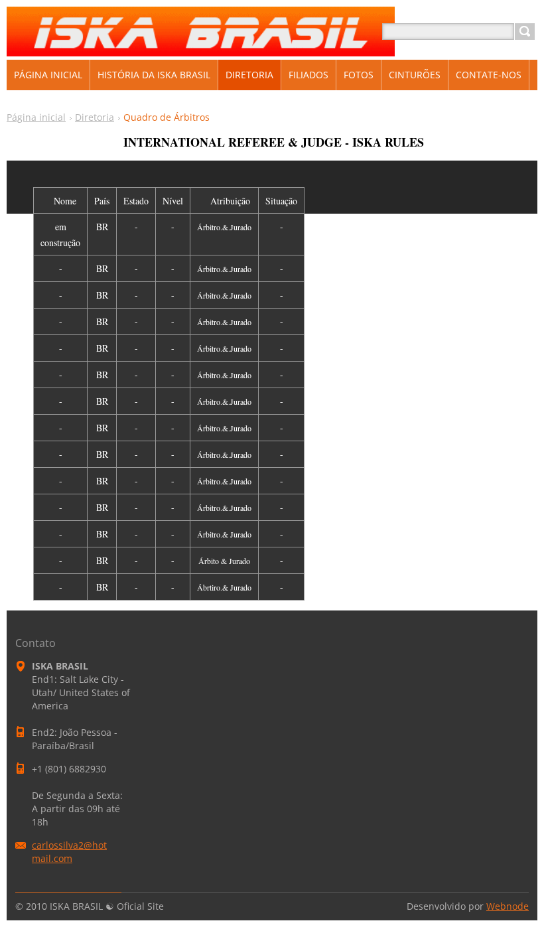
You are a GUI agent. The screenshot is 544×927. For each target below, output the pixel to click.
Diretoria (94, 117)
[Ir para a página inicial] (201, 47)
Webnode (507, 906)
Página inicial (36, 117)
